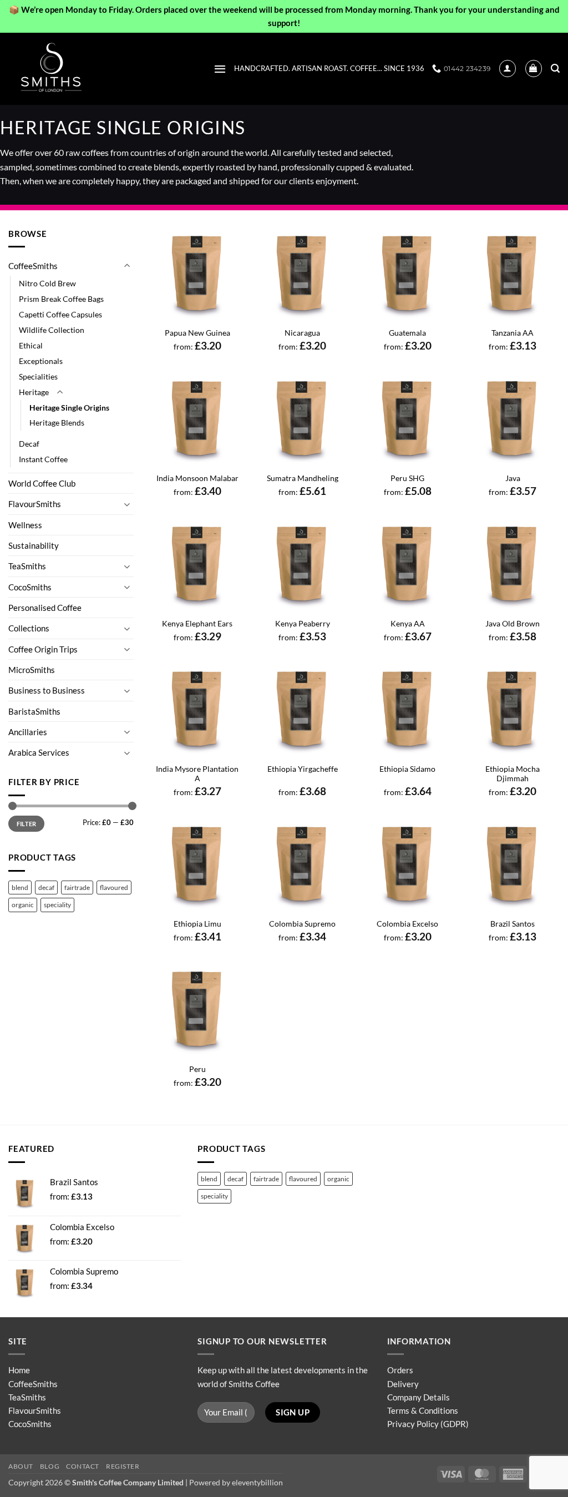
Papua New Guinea (197, 332)
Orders (400, 1370)
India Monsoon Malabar (197, 478)
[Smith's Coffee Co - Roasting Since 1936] (63, 69)
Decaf (29, 443)
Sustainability (33, 545)
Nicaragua (302, 332)
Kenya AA (407, 623)
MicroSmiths (31, 670)
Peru (197, 1069)
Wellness (25, 525)
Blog (49, 1466)
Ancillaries (27, 732)
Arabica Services (38, 752)
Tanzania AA (512, 332)
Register (123, 1466)
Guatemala (407, 332)
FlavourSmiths (34, 504)
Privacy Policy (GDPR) (428, 1424)
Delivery (403, 1384)
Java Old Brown (512, 623)
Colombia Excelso (407, 923)
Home (19, 1370)
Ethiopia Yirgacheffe (302, 768)
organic (23, 905)
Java (512, 478)
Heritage (34, 392)
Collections (28, 628)
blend (20, 887)
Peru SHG (407, 478)
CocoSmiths (30, 587)
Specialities (38, 376)
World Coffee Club (41, 483)
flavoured (114, 887)
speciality (57, 905)
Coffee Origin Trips (43, 649)
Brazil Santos (512, 923)
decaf (46, 887)
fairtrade (77, 887)
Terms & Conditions (422, 1410)
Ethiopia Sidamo (407, 768)
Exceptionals (41, 361)
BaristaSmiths (34, 711)
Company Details (418, 1397)
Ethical (31, 345)
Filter (27, 823)
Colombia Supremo (302, 923)
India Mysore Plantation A (197, 773)
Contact (82, 1466)
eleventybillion (257, 1482)
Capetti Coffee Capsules (60, 314)
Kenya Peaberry (302, 623)
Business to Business (46, 690)
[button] (220, 68)
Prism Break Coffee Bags (61, 299)
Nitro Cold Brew (47, 283)
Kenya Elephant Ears (197, 623)
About (20, 1466)
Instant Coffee (43, 459)
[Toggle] (127, 266)
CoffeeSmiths (33, 266)
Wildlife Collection (51, 330)
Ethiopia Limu (197, 923)
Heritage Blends (56, 422)
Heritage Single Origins (69, 407)
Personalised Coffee (45, 608)
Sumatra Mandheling (302, 478)
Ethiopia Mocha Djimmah (512, 773)
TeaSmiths (27, 566)
